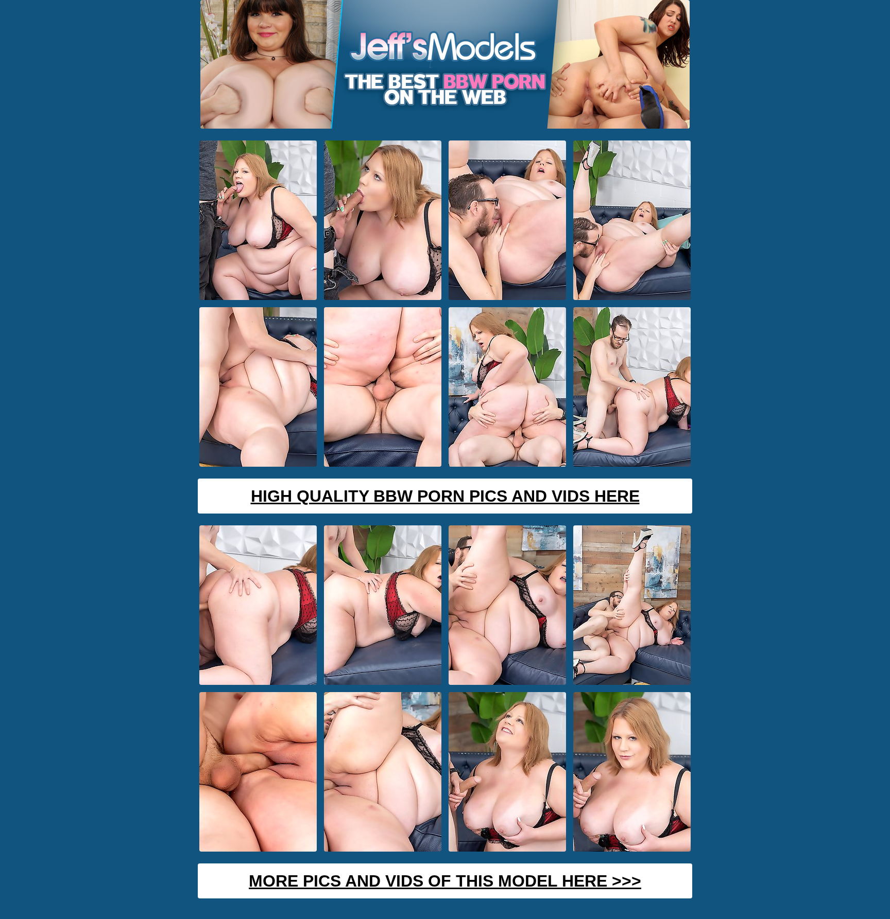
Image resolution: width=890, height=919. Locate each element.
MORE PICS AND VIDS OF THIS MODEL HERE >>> (445, 881)
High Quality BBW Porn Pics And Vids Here (445, 496)
